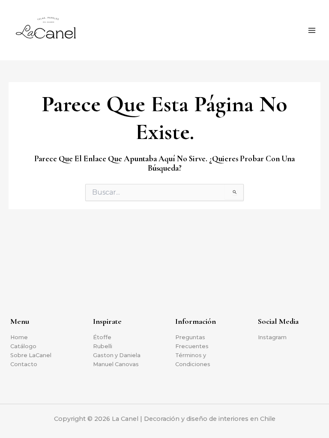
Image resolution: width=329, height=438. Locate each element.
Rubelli (102, 346)
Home (19, 337)
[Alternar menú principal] (311, 30)
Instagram (272, 337)
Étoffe (102, 337)
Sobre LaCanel (30, 355)
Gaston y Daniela (117, 355)
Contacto (23, 364)
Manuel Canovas (116, 364)
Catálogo (23, 346)
